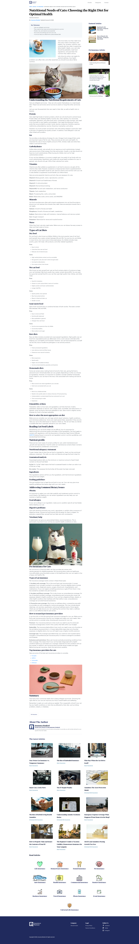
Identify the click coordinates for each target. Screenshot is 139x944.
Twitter (106, 928)
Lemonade (35, 660)
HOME (30, 6)
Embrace (34, 662)
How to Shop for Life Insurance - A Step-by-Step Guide (103, 37)
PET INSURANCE (40, 6)
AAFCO (32, 435)
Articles (90, 2)
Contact (106, 2)
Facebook (107, 925)
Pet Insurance (34, 714)
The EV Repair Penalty (64, 788)
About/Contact (74, 925)
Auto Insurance (33, 765)
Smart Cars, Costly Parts (37, 788)
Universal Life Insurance (91, 792)
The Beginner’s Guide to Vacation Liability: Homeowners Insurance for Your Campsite (69, 844)
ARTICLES (34, 6)
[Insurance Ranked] (33, 2)
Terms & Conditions (90, 928)
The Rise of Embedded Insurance (68, 760)
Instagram (107, 930)
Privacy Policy (88, 925)
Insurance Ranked (35, 20)
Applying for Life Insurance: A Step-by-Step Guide (102, 28)
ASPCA (34, 658)
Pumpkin (34, 655)
